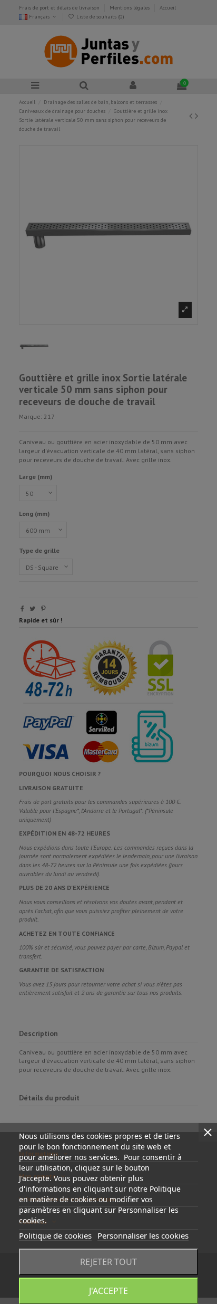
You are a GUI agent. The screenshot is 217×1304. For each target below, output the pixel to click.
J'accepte (108, 1291)
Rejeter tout (108, 1262)
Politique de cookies (55, 1235)
